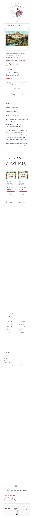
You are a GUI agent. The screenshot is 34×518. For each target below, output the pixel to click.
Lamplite (26, 509)
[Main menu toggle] (17, 21)
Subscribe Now (17, 95)
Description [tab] (9, 103)
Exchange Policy (8, 498)
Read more (10, 193)
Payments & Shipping (10, 500)
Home (7, 53)
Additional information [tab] (12, 107)
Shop (5, 358)
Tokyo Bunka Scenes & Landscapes (15, 60)
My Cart (6, 360)
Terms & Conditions (9, 495)
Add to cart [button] (23, 333)
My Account (7, 362)
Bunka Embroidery (15, 53)
